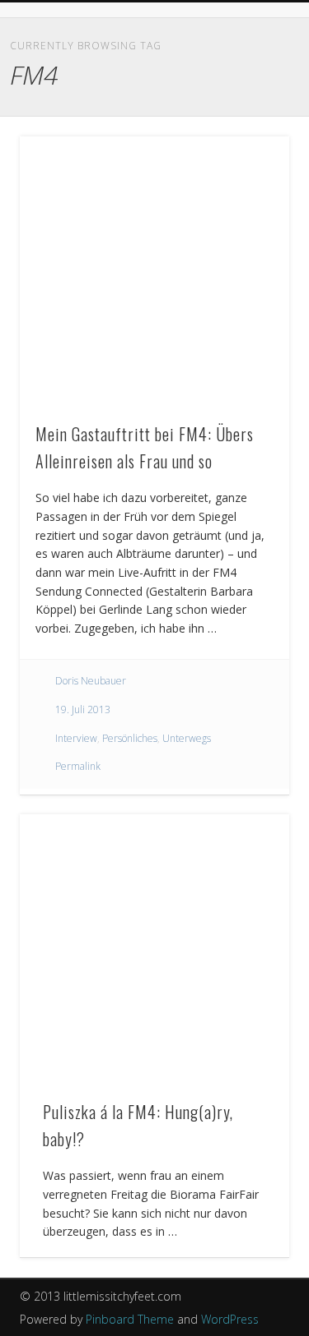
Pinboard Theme (130, 1319)
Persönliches (129, 738)
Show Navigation (249, 89)
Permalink (78, 766)
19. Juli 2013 (82, 709)
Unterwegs (186, 738)
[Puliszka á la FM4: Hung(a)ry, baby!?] (154, 948)
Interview (76, 738)
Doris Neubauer (90, 681)
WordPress (230, 1319)
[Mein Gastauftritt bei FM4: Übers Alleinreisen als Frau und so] (154, 270)
